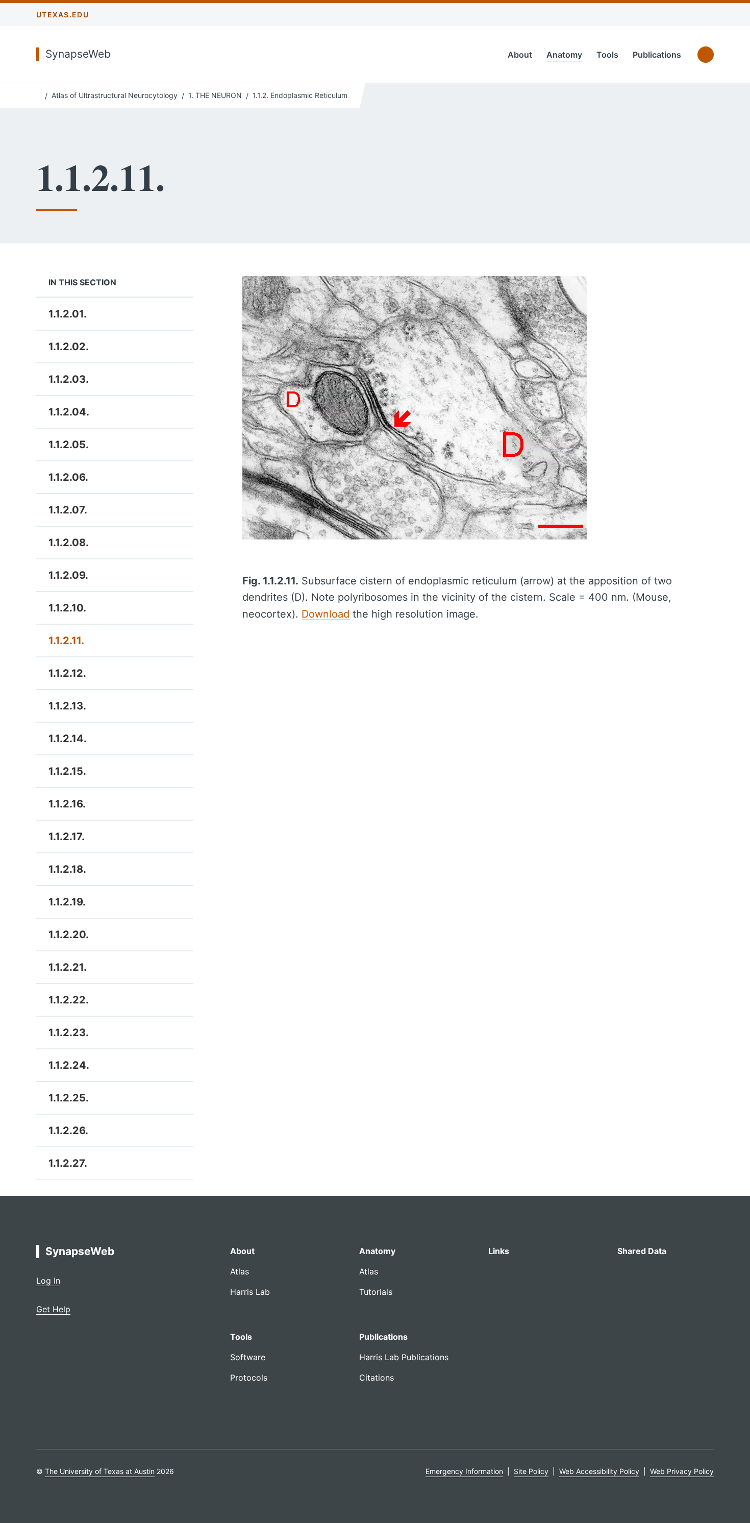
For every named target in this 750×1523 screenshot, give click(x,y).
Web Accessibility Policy (599, 1471)
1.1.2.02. (68, 346)
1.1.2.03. (68, 379)
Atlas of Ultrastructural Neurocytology (115, 95)
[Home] (38, 94)
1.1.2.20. (68, 934)
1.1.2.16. (67, 804)
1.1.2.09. (68, 575)
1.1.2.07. (67, 510)
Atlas (239, 1271)
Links (498, 1251)
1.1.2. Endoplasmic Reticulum (300, 95)
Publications (657, 55)
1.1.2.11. (66, 640)
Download (325, 614)
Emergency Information (464, 1471)
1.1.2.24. (68, 1065)
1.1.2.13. (67, 706)
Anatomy (564, 55)
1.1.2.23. (68, 1032)
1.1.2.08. (68, 542)
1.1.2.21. (67, 967)
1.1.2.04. (68, 412)
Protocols (248, 1377)
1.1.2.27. (67, 1163)
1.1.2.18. (67, 869)
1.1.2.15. (67, 771)
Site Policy (531, 1471)
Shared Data (641, 1251)
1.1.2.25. (68, 1098)
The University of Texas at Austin (100, 1471)
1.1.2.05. (68, 444)
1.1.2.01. (67, 314)
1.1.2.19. (67, 902)
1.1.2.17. (66, 836)
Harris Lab (250, 1292)
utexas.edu (62, 14)
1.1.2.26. (68, 1130)
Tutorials (375, 1292)
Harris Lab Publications (403, 1357)
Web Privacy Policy (682, 1471)
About (520, 55)
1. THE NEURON (215, 95)
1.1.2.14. (67, 738)
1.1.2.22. (68, 1000)
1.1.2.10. (67, 608)
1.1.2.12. (67, 673)
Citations (376, 1377)
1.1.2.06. (68, 477)
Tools (607, 55)
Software (247, 1357)
